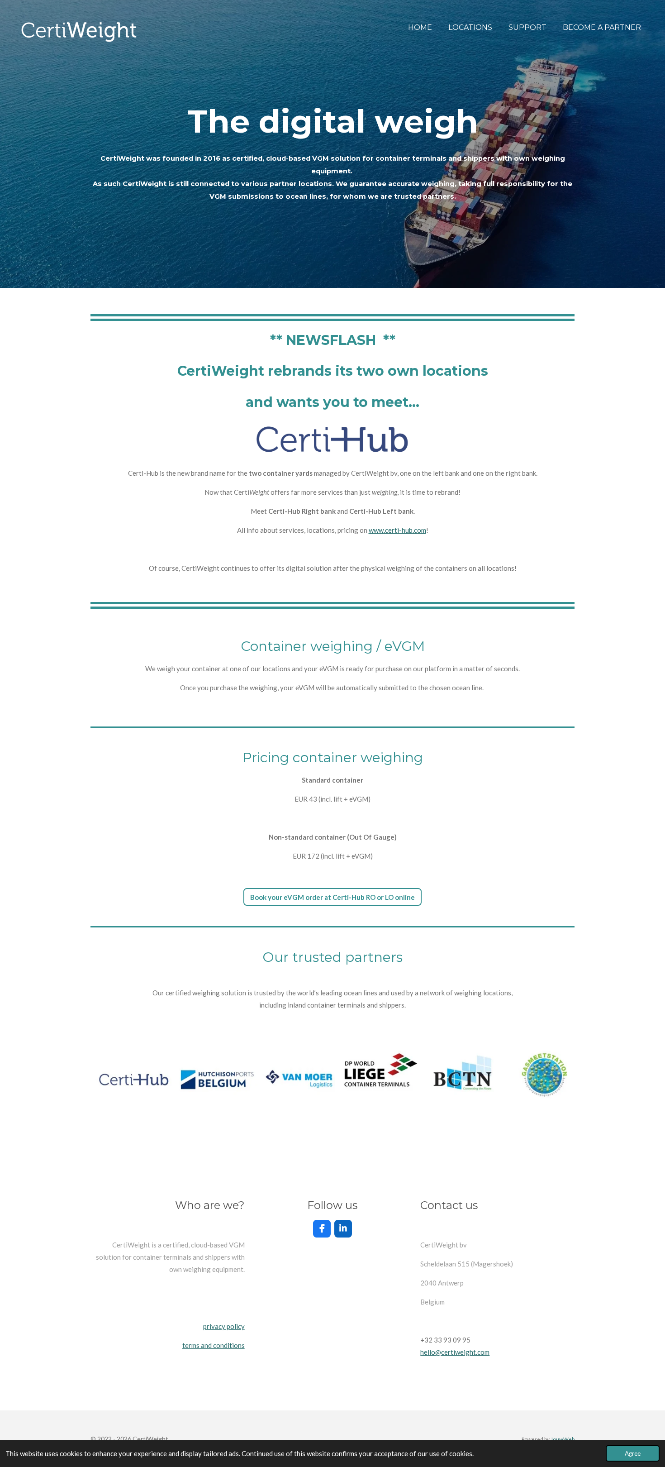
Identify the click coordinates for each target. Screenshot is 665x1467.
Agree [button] (633, 1453)
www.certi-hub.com (397, 530)
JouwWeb (563, 1439)
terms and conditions (213, 1345)
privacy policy (224, 1326)
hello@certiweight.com (454, 1352)
